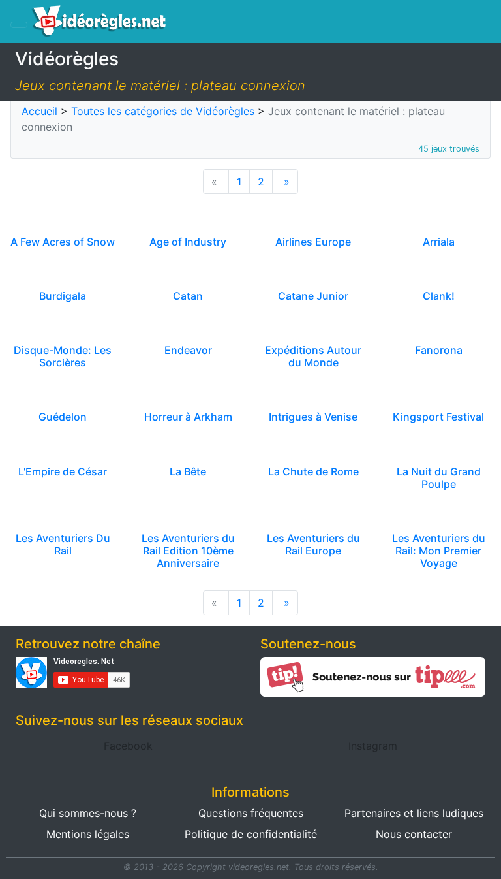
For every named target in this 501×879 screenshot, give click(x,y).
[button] (128, 745)
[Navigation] (18, 25)
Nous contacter (414, 833)
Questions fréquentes (250, 813)
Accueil (39, 111)
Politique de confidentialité (251, 833)
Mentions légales (87, 833)
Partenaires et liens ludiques (413, 813)
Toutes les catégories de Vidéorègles (162, 111)
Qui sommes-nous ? (87, 813)
